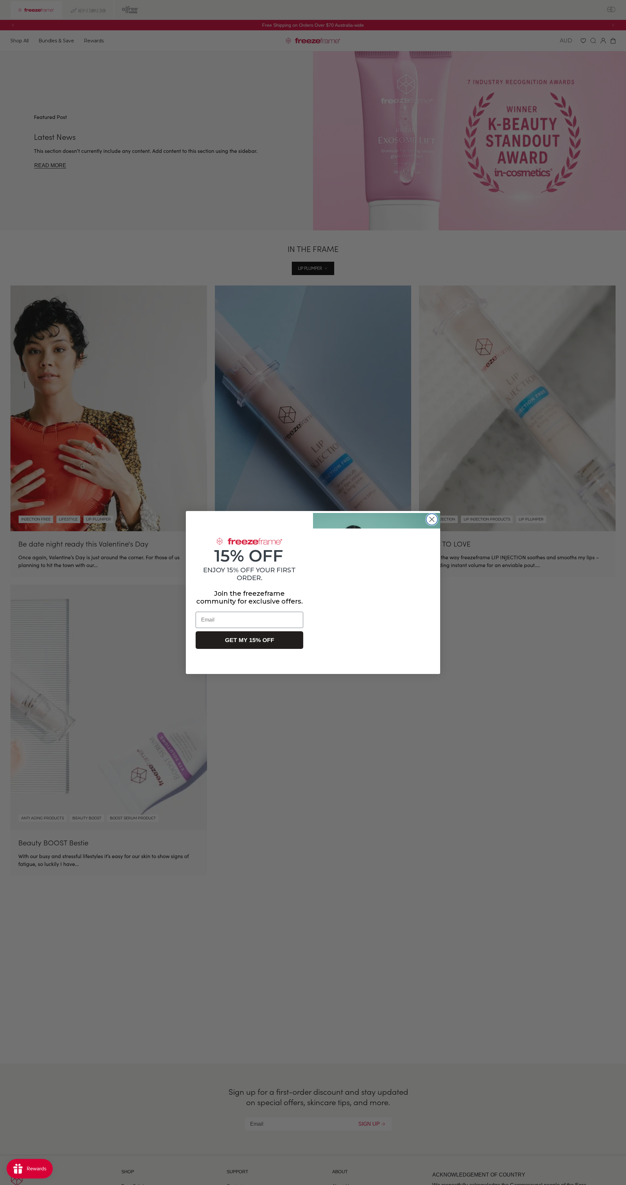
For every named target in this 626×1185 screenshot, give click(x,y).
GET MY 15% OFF (249, 640)
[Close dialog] (432, 519)
